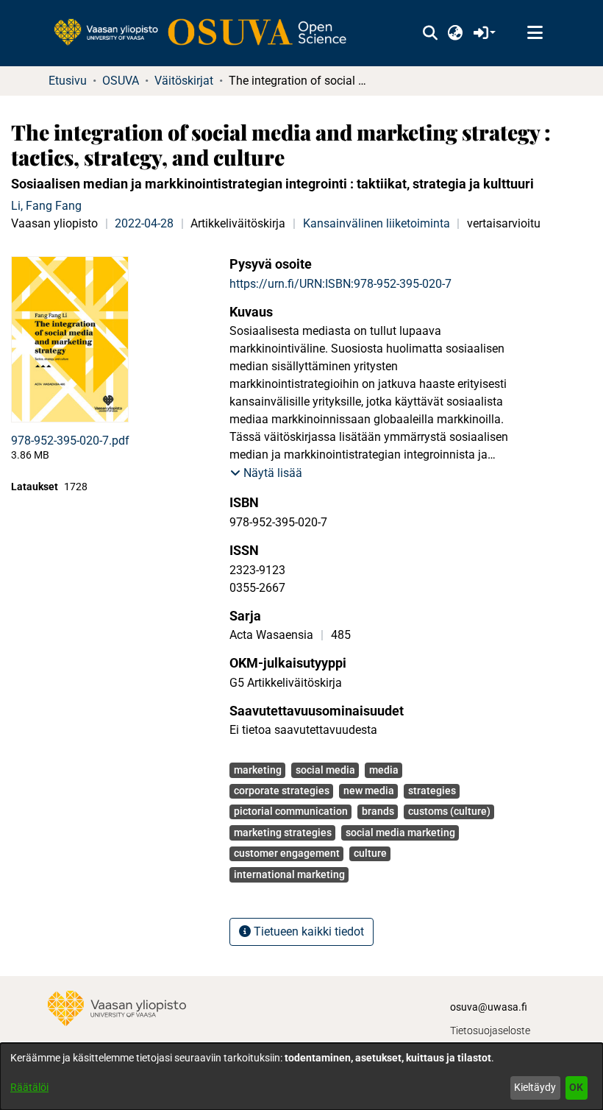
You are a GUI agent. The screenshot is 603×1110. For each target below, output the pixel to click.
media (384, 770)
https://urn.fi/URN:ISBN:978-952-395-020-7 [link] (340, 284)
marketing (258, 770)
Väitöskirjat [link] (183, 81)
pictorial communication (291, 811)
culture (370, 853)
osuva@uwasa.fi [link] (488, 1007)
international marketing (289, 874)
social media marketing (400, 832)
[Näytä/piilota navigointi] (534, 33)
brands (378, 811)
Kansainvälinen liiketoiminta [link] (376, 223)
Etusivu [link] (68, 81)
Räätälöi (29, 1087)
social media (325, 770)
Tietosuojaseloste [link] (490, 1030)
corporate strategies (281, 790)
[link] (207, 33)
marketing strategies (283, 832)
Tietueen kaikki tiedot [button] (307, 931)
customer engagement (287, 853)
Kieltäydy (535, 1087)
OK (576, 1087)
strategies (432, 790)
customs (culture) (449, 811)
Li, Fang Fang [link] (46, 206)
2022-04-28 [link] (144, 223)
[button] (430, 33)
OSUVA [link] (120, 81)
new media (368, 790)
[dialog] (301, 1076)
